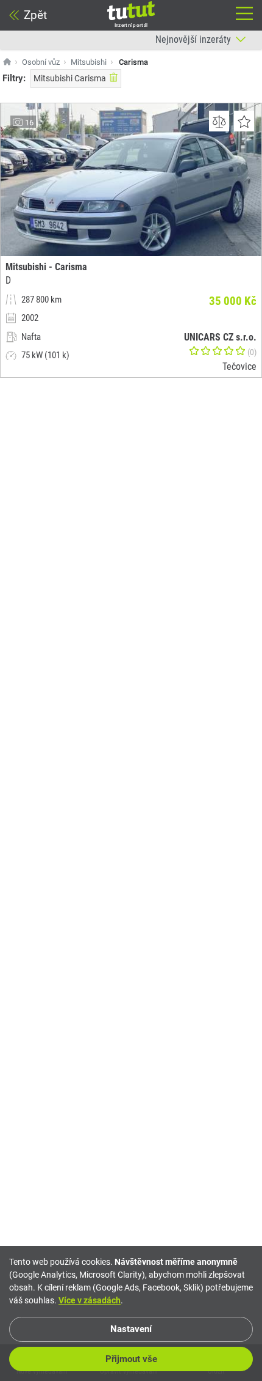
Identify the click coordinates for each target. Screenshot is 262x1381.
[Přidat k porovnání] (219, 121)
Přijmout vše (131, 1358)
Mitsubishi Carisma (70, 78)
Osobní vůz (41, 62)
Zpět (35, 15)
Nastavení (131, 1329)
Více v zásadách (89, 1300)
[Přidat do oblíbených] (244, 121)
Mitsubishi (89, 62)
